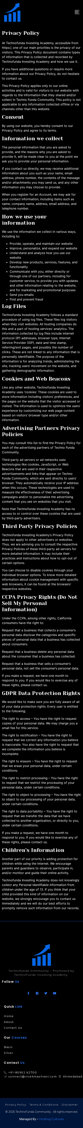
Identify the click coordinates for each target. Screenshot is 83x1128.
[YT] (55, 993)
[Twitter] (46, 993)
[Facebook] (28, 993)
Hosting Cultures (51, 1119)
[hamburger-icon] (76, 12)
